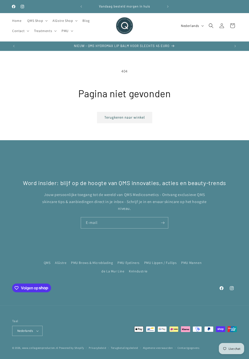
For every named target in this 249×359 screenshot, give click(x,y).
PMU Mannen (191, 263)
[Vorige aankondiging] (81, 6)
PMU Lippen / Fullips (160, 263)
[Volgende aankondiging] (167, 6)
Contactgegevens (189, 348)
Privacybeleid (97, 348)
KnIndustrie (138, 271)
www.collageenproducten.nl (40, 348)
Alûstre (60, 263)
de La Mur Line (112, 271)
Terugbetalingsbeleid (124, 348)
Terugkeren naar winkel (124, 117)
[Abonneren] (162, 222)
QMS (47, 263)
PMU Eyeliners (128, 263)
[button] (37, 21)
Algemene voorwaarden (158, 348)
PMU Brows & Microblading (92, 263)
